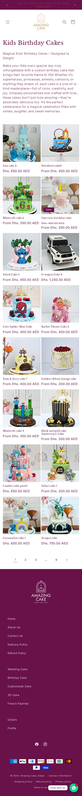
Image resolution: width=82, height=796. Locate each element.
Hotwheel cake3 (51, 165)
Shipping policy (23, 781)
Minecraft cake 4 (13, 218)
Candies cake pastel (15, 485)
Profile (12, 728)
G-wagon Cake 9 (51, 274)
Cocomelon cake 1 (14, 538)
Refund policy (44, 781)
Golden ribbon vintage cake (58, 378)
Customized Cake (19, 686)
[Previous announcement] (7, 5)
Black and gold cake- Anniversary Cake (54, 432)
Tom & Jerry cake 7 (15, 378)
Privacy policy (63, 781)
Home (11, 618)
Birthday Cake (17, 677)
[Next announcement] (75, 5)
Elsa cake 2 (10, 165)
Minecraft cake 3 (13, 430)
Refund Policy (17, 653)
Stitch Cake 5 (11, 274)
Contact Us (15, 635)
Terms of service (43, 787)
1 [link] (15, 559)
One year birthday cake (56, 218)
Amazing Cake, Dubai (32, 775)
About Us (14, 627)
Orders (12, 719)
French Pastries (18, 703)
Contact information (60, 775)
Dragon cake (49, 538)
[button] (7, 22)
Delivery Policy (18, 644)
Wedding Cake (17, 669)
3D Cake (13, 695)
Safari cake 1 (49, 485)
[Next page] (67, 560)
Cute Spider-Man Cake (17, 326)
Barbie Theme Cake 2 (55, 326)
